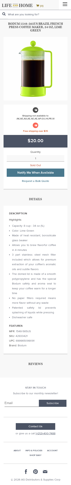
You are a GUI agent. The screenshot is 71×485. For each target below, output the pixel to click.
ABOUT (17, 450)
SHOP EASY (35, 455)
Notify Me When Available (35, 173)
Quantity (35, 152)
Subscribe (53, 403)
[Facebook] (26, 471)
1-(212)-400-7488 (45, 433)
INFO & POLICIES (33, 450)
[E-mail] (45, 471)
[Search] (4, 14)
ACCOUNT (52, 450)
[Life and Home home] (17, 5)
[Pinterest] (35, 471)
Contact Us (35, 426)
